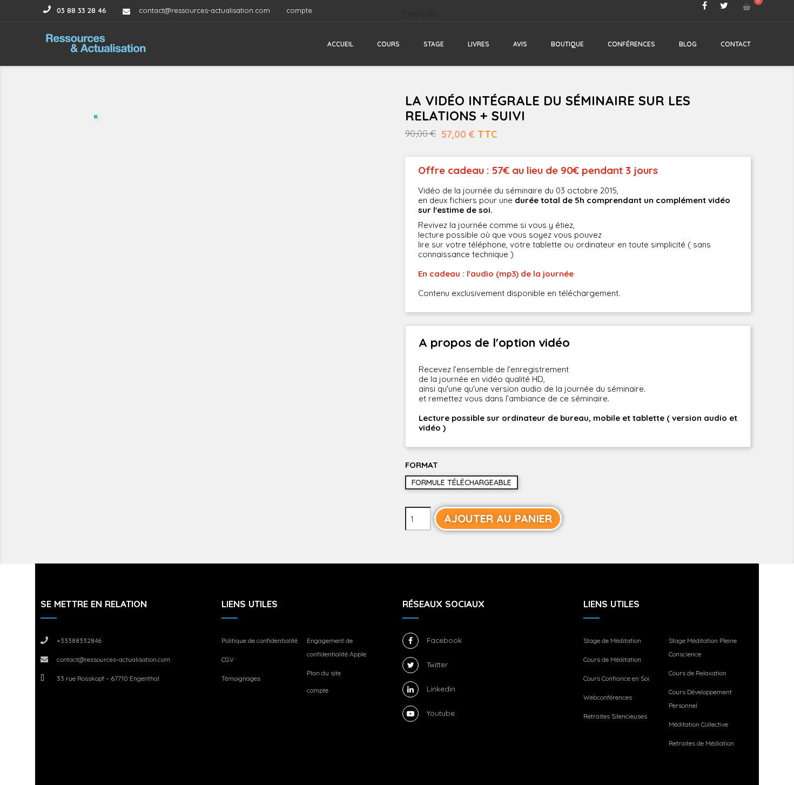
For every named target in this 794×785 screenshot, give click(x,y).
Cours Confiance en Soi (616, 678)
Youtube (441, 713)
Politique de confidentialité (259, 640)
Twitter (437, 664)
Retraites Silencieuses (615, 716)
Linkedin (441, 689)
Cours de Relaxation (697, 673)
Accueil (340, 44)
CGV (227, 659)
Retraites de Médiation (701, 743)
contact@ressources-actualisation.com (204, 10)
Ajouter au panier (498, 518)
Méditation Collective (698, 724)
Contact (736, 44)
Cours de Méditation (612, 659)
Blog (688, 44)
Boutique (567, 44)
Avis (520, 44)
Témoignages (240, 678)
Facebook (444, 640)
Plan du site (324, 673)
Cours (388, 44)
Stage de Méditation (612, 640)
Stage (433, 44)
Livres (478, 44)
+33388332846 (79, 640)
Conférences (631, 44)
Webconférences (607, 697)
